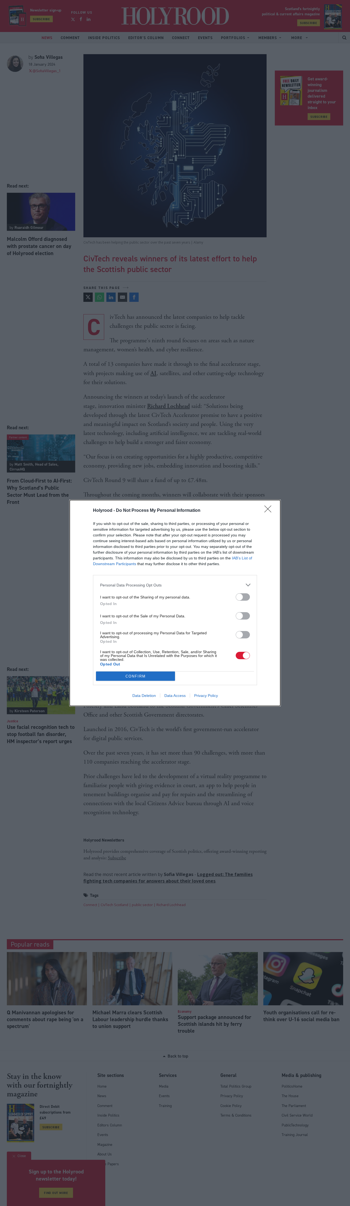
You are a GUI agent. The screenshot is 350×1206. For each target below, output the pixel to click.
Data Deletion (144, 695)
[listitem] (175, 585)
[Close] (269, 511)
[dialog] (175, 603)
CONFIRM (136, 676)
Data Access (175, 695)
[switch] (243, 597)
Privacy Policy (206, 695)
